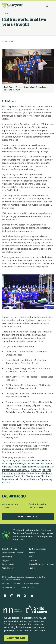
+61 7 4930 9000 (36, 507)
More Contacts (26, 516)
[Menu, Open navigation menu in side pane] (51, 6)
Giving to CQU (8, 564)
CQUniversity (8, 460)
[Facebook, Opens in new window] (5, 596)
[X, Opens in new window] (25, 596)
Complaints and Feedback (13, 552)
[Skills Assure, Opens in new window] (36, 611)
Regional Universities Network (41, 564)
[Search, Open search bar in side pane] (47, 6)
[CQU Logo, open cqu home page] (12, 6)
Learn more (39, 630)
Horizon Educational (15, 133)
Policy (31, 556)
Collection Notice (9, 549)
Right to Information (37, 549)
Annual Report (8, 568)
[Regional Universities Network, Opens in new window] (12, 611)
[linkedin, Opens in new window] (18, 596)
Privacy (32, 552)
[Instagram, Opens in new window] (12, 596)
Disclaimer (33, 560)
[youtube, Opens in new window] (32, 596)
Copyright (6, 560)
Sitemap (32, 568)
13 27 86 (5, 507)
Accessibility (7, 556)
